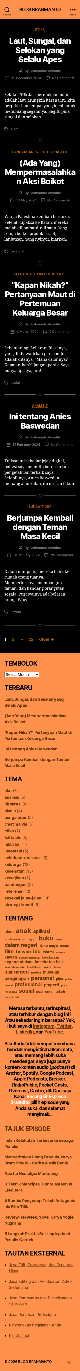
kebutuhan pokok (29, 957)
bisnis (10, 810)
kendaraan (50, 957)
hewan (23, 952)
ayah (32, 939)
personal (17, 251)
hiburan (11, 844)
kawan (16, 612)
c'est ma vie (15, 824)
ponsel (8, 985)
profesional (28, 984)
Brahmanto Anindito (45, 71)
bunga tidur (40, 506)
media (36, 972)
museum (51, 972)
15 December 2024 (26, 78)
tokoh (60, 992)
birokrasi (13, 804)
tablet (39, 992)
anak (23, 931)
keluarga (23, 274)
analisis (40, 405)
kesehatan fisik (49, 961)
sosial (15, 382)
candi (58, 939)
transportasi (11, 997)
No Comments (63, 78)
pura (63, 985)
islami (48, 952)
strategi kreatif (52, 152)
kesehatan (14, 871)
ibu (36, 951)
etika (40, 30)
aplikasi (41, 931)
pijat (59, 979)
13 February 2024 (26, 444)
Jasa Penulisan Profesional (32, 1314)
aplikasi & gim (15, 939)
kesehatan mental (14, 967)
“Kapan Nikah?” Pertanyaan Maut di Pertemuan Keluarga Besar (40, 299)
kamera (60, 952)
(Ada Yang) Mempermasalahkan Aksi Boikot (40, 172)
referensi (13, 891)
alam (14, 129)
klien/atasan (34, 967)
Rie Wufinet (19, 1335)
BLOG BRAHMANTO (40, 9)
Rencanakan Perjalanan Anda (35, 1325)
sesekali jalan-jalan (22, 898)
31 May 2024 (26, 200)
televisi (49, 992)
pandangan (23, 152)
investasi (13, 851)
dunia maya (49, 946)
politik (68, 979)
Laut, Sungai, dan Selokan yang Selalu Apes (40, 50)
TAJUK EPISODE (27, 1129)
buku (46, 938)
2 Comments (59, 331)
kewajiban (14, 878)
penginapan (16, 978)
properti (51, 984)
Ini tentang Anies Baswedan (40, 421)
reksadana (10, 992)
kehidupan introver (22, 857)
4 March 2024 (28, 331)
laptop (57, 967)
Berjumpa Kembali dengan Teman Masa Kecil (40, 527)
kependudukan (18, 961)
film (9, 951)
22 (31, 639)
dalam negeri (20, 945)
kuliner (48, 967)
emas (64, 946)
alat (8, 790)
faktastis (12, 837)
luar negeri (16, 972)
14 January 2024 (26, 555)
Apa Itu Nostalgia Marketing (31, 1173)
